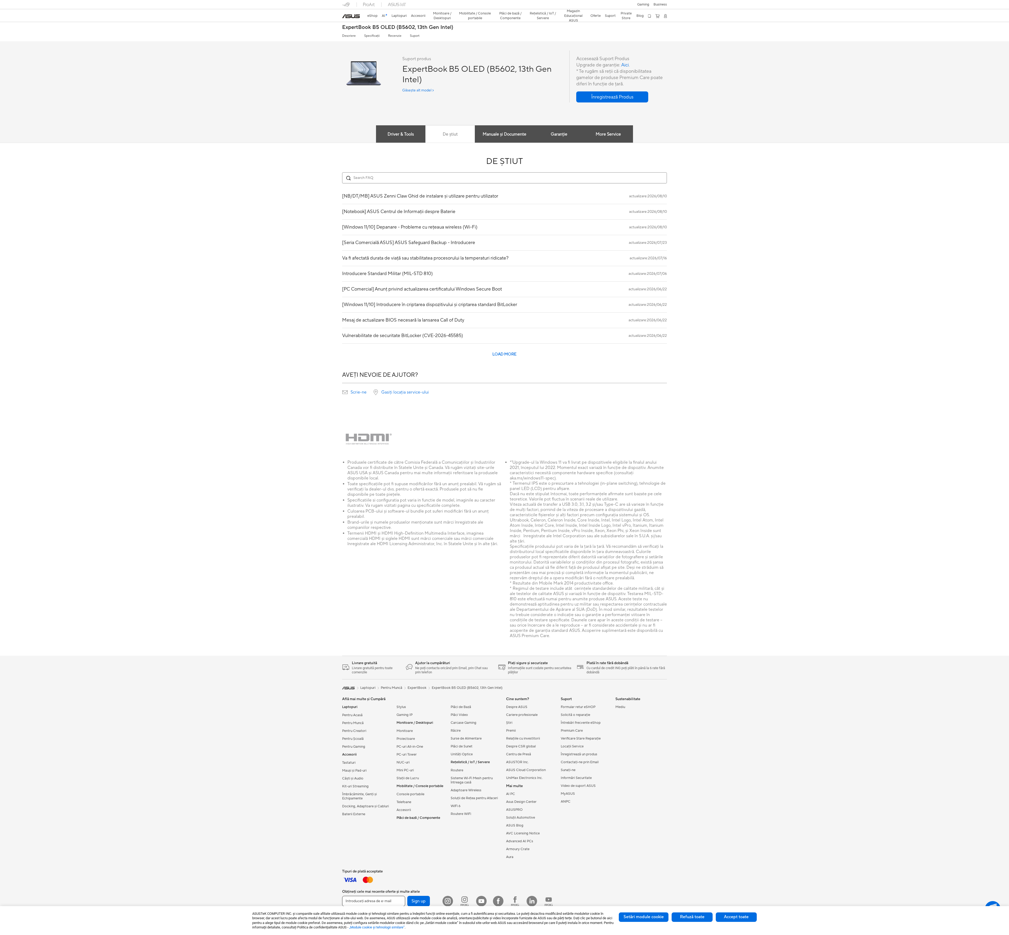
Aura (509, 857)
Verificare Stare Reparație (581, 738)
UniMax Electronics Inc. (524, 778)
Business (660, 4)
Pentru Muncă (353, 723)
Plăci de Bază (461, 707)
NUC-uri (403, 762)
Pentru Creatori (354, 731)
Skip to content (345, 16)
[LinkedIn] (532, 901)
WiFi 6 (455, 806)
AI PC (510, 794)
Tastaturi (349, 763)
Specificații (372, 36)
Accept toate (736, 916)
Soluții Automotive (520, 817)
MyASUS (568, 794)
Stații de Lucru (408, 778)
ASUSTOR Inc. (517, 762)
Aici (625, 65)
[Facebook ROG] (515, 901)
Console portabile (410, 794)
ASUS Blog (514, 825)
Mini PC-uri (405, 770)
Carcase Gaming (463, 723)
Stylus (401, 707)
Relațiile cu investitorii (523, 738)
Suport (414, 36)
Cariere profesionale (522, 715)
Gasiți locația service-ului (405, 392)
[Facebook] (498, 901)
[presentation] (345, 392)
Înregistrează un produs (579, 754)
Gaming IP (405, 715)
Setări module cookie (644, 916)
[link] (351, 16)
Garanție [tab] (559, 134)
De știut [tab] (450, 134)
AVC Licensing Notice (523, 833)
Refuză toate (692, 916)
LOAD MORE (504, 354)
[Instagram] (447, 901)
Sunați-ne (568, 770)
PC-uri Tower (407, 754)
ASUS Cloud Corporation (526, 770)
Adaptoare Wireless (466, 790)
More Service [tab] (608, 134)
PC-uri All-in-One (410, 747)
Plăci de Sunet (461, 746)
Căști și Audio (352, 778)
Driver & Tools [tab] (401, 134)
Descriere (349, 36)
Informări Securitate (576, 778)
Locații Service (572, 746)
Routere (457, 770)
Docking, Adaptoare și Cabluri (365, 806)
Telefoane (404, 802)
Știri (509, 723)
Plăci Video (459, 715)
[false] (612, 96)
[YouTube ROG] (548, 901)
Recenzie (394, 36)
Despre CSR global (521, 746)
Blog (640, 16)
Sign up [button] (418, 901)
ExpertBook (417, 688)
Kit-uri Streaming (355, 786)
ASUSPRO (514, 810)
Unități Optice (462, 754)
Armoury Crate (517, 849)
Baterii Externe (353, 814)
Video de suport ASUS (578, 786)
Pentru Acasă (352, 715)
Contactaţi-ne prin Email (580, 762)
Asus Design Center (521, 802)
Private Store (626, 15)
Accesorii (404, 810)
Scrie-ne (359, 392)
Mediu (620, 707)
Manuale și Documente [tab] (504, 134)
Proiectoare (406, 739)
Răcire (456, 731)
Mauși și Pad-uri (354, 770)
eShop (372, 16)
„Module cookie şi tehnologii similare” (377, 927)
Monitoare (405, 731)
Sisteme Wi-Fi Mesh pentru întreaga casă (472, 780)
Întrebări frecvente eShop (581, 723)
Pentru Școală (353, 739)
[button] (643, 4)
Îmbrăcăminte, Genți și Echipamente (359, 796)
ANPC (565, 801)
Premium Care (572, 731)
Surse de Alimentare (466, 738)
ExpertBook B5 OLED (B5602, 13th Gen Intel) (397, 27)
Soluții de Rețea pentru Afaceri (474, 798)
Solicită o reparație (575, 715)
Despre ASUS (516, 707)
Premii (511, 731)
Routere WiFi (461, 814)
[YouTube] (481, 901)
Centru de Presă (518, 754)
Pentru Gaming (353, 747)
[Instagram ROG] (464, 901)
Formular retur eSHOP (578, 707)
